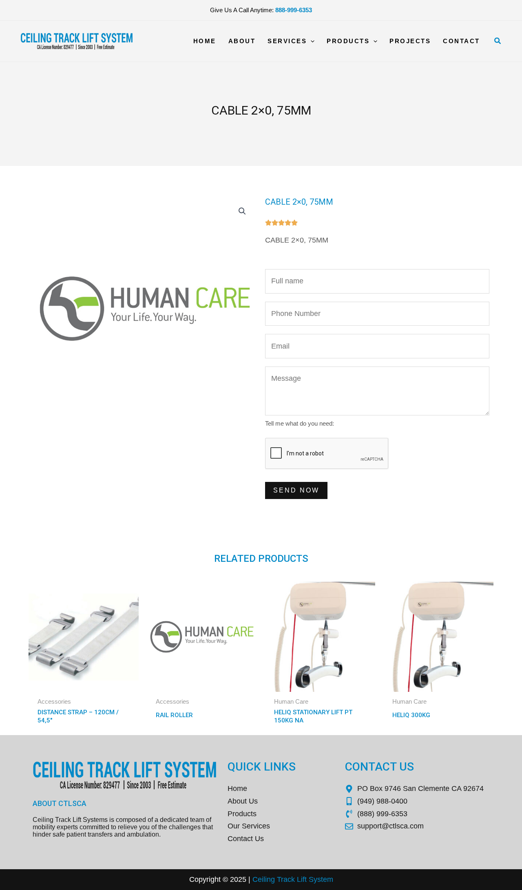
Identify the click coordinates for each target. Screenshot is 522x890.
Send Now (296, 490)
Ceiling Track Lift (279, 879)
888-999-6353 (293, 10)
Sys (314, 879)
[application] (310, 41)
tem (327, 879)
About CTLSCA (59, 803)
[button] (498, 41)
